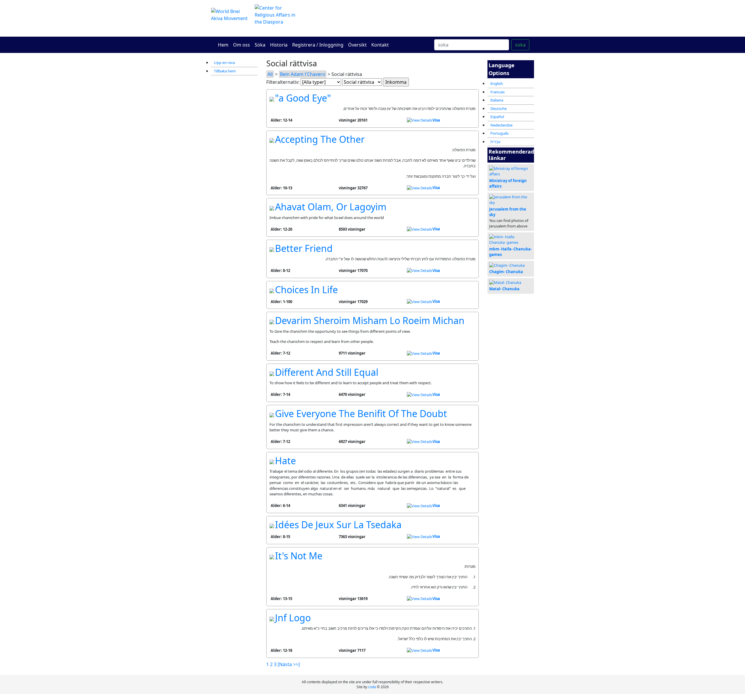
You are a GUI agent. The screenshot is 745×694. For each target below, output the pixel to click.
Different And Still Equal (326, 372)
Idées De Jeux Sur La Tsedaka (338, 524)
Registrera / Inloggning (317, 45)
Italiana (496, 100)
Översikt (357, 45)
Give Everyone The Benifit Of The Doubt (361, 413)
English (496, 83)
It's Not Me (298, 555)
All (270, 74)
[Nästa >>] (289, 664)
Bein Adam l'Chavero (302, 74)
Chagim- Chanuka (506, 271)
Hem (223, 45)
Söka (260, 45)
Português (499, 133)
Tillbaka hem (225, 71)
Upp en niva (224, 62)
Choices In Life (306, 289)
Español (497, 116)
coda (372, 686)
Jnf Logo (293, 617)
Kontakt (380, 45)
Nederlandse (501, 125)
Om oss (241, 45)
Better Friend (304, 248)
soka (520, 45)
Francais (497, 92)
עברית (495, 141)
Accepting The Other (320, 139)
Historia (279, 45)
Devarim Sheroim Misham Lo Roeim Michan (369, 320)
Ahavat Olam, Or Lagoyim (330, 206)
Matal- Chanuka (504, 288)
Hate (285, 460)
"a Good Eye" (303, 98)
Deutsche (498, 108)
